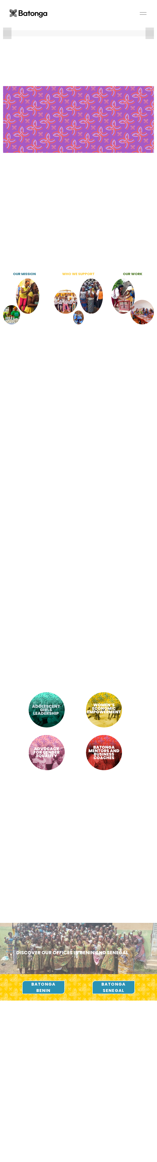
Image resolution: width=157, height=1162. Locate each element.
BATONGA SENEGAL (113, 987)
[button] (7, 33)
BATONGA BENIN (43, 987)
